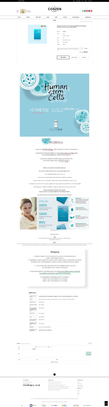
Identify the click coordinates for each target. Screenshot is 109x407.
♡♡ (40, 346)
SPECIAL (28, 17)
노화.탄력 (65, 17)
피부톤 (56, 17)
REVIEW (78, 393)
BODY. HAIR (38, 17)
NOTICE (78, 390)
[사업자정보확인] (65, 388)
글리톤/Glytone (88, 17)
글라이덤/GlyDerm (75, 17)
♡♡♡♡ (46, 346)
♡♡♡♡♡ (50, 346)
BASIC (19, 17)
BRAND (54, 20)
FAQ (78, 395)
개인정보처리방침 (80, 385)
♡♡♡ (43, 346)
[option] (24, 11)
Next (28, 11)
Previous (19, 11)
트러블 (47, 17)
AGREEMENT (79, 383)
